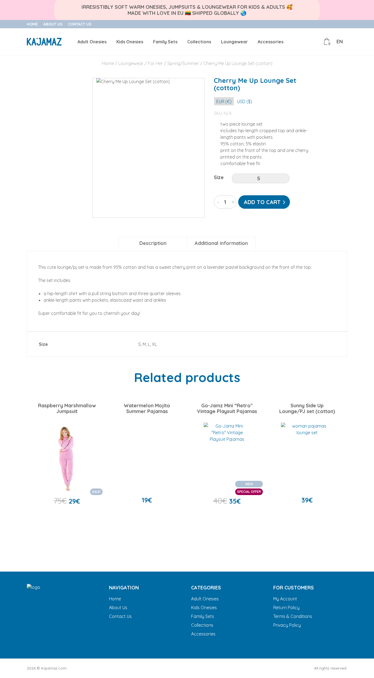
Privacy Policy (287, 625)
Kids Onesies (129, 41)
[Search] (302, 41)
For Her (155, 63)
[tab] (153, 243)
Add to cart (262, 202)
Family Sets (165, 41)
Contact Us (79, 24)
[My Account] (314, 41)
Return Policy (286, 607)
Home (32, 24)
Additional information (221, 243)
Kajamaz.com (54, 668)
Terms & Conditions (292, 616)
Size (219, 177)
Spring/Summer (183, 63)
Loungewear (234, 41)
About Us (52, 24)
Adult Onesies (92, 41)
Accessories (270, 41)
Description (152, 243)
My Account (285, 598)
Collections (199, 41)
